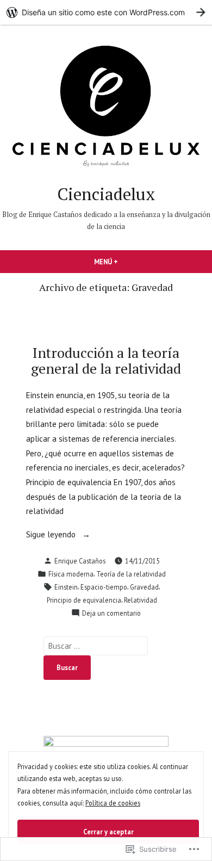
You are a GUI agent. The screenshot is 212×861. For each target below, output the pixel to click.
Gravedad (144, 587)
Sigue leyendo (52, 535)
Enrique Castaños (79, 560)
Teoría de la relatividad (131, 573)
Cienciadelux (106, 194)
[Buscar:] (95, 646)
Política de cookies (112, 802)
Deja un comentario (111, 613)
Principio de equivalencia (84, 600)
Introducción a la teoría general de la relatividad (106, 360)
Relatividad (140, 600)
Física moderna (70, 573)
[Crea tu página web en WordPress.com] (106, 12)
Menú (124, 261)
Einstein (66, 587)
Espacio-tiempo (103, 587)
